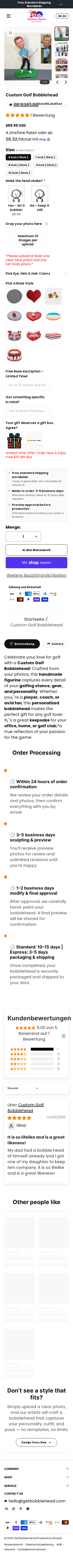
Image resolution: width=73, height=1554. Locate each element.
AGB (59, 1544)
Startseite (34, 619)
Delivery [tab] (57, 644)
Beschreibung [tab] (24, 644)
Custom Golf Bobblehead (36, 625)
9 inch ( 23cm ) (46, 165)
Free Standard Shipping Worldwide (34, 4)
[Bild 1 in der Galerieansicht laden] (62, 34)
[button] (10, 32)
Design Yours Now (33, 1442)
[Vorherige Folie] (57, 82)
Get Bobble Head (25, 1538)
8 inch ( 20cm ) (19, 165)
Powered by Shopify (49, 1538)
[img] (19, 1118)
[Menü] (8, 16)
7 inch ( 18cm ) (45, 157)
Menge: (13, 527)
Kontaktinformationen (32, 1549)
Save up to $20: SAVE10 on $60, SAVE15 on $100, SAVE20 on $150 (38, 104)
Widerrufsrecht (13, 1544)
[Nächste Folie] (66, 82)
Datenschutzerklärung (40, 1544)
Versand (9, 1549)
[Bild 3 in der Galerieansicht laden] (62, 65)
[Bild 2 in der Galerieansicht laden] (62, 49)
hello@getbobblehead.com (37, 1501)
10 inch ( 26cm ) (19, 173)
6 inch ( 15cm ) (18, 157)
